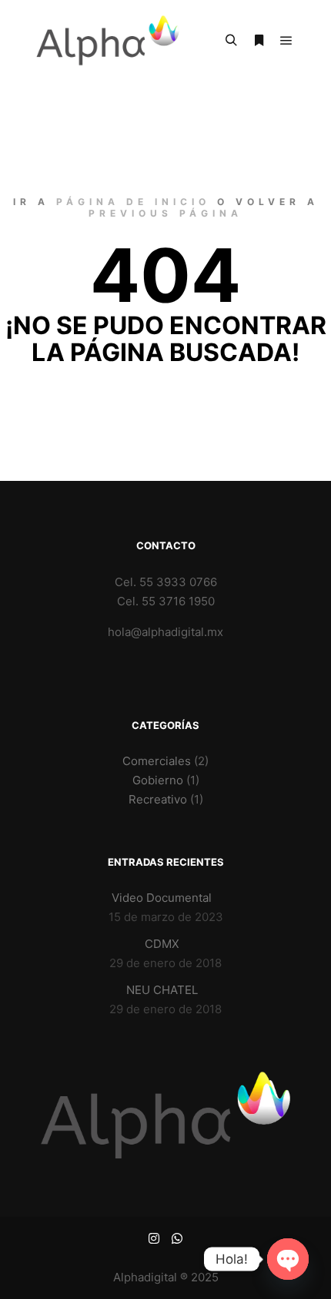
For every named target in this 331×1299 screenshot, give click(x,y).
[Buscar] (231, 41)
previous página (165, 213)
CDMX (162, 943)
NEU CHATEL (162, 990)
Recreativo (158, 799)
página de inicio (133, 201)
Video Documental (162, 897)
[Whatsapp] (177, 1238)
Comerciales (156, 761)
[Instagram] (154, 1238)
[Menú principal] (286, 41)
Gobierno (157, 780)
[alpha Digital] (108, 40)
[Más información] (258, 41)
